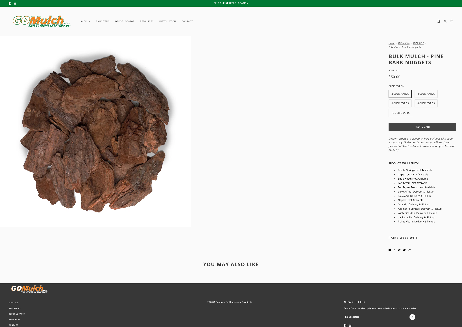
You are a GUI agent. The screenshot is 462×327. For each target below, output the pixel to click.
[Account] (445, 21)
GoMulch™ (418, 43)
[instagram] (15, 3)
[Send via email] (404, 250)
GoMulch (393, 70)
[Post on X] (394, 249)
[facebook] (10, 3)
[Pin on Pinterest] (399, 250)
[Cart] (451, 21)
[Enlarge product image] (95, 131)
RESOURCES (14, 320)
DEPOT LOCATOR (17, 314)
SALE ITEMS (15, 308)
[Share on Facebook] (390, 250)
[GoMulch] (42, 21)
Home (392, 43)
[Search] (438, 21)
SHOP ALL (13, 303)
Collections (403, 43)
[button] (409, 250)
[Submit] (412, 317)
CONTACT (13, 325)
